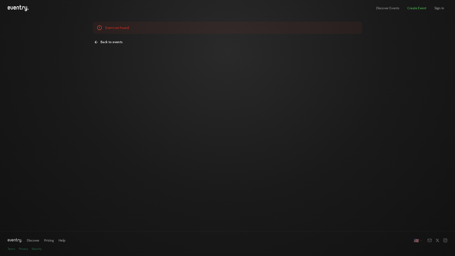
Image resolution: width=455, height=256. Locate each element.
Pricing (49, 240)
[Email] (430, 240)
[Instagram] (445, 240)
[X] (437, 240)
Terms (11, 249)
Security (37, 249)
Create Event (416, 8)
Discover (33, 240)
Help (62, 240)
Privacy (23, 249)
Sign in (439, 8)
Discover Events (387, 8)
